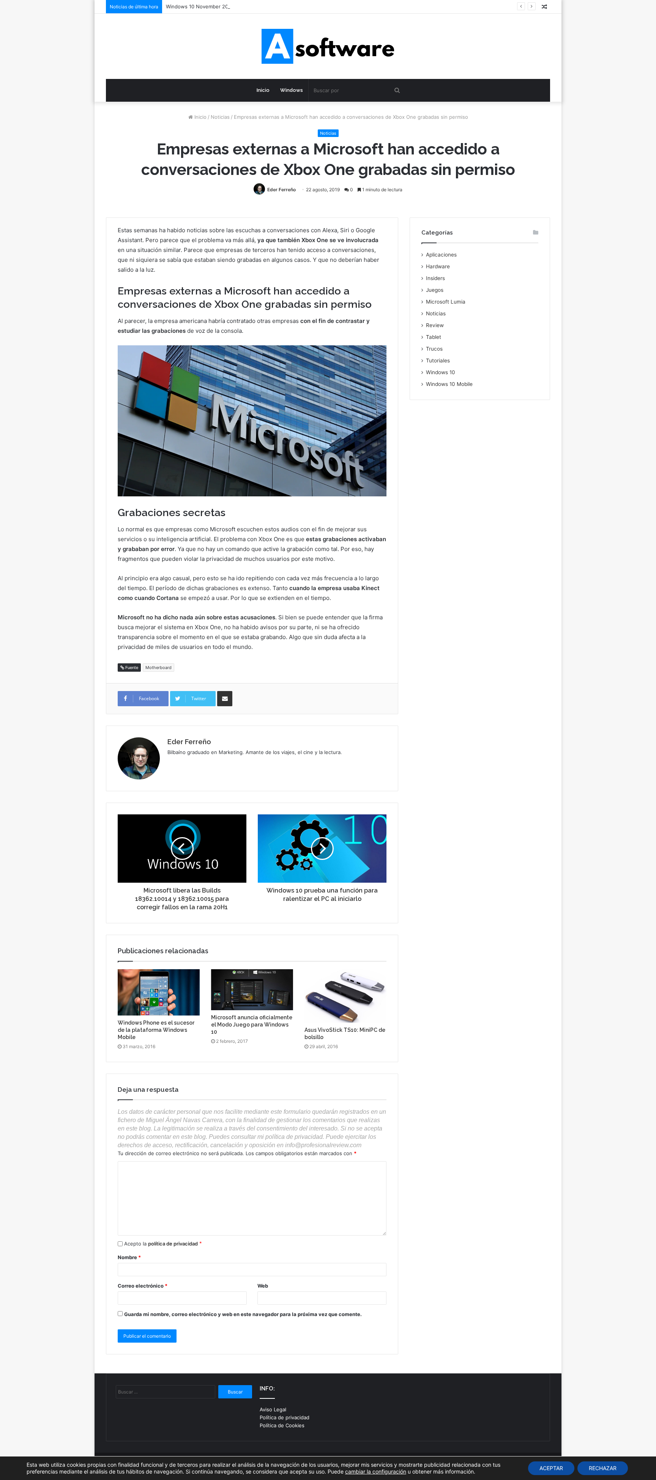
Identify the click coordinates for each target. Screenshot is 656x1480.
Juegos (434, 290)
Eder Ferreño (281, 189)
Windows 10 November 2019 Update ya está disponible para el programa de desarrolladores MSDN (283, 6)
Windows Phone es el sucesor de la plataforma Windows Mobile (156, 1030)
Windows (291, 90)
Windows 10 (440, 372)
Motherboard (158, 667)
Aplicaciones (441, 255)
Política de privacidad (284, 1417)
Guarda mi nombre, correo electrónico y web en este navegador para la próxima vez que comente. (243, 1314)
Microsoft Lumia (445, 302)
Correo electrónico (142, 1286)
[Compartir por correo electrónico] (224, 698)
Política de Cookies (282, 1425)
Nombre (129, 1257)
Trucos (434, 349)
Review (435, 325)
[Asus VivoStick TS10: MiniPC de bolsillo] (345, 996)
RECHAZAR (603, 1468)
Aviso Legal (273, 1409)
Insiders (435, 278)
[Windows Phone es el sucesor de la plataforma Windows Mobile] (159, 992)
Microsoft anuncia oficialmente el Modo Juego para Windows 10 (251, 1024)
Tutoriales (438, 360)
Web (262, 1286)
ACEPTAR (551, 1468)
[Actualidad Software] (328, 46)
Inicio (263, 90)
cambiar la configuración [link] (375, 1471)
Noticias (220, 117)
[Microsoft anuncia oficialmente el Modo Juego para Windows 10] (252, 989)
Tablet (433, 337)
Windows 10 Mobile (449, 384)
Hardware (438, 266)
